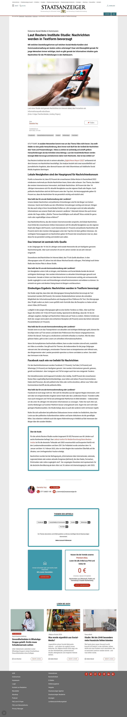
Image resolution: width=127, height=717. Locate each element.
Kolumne (35, 16)
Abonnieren (45, 577)
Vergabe (43, 2)
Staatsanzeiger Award (27, 2)
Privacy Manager (17, 709)
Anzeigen (78, 2)
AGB (13, 673)
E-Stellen (36, 2)
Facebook (40, 522)
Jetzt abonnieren (82, 585)
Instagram (95, 674)
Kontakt (99, 2)
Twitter (91, 674)
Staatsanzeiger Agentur (53, 2)
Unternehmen (15, 2)
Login (14, 684)
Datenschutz (16, 677)
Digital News (70, 160)
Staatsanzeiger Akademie (67, 2)
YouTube (62, 526)
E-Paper (107, 14)
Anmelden (112, 5)
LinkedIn (108, 674)
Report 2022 (79, 160)
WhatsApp (84, 522)
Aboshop (85, 2)
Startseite (21, 16)
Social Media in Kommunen (57, 522)
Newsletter (92, 2)
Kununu (113, 674)
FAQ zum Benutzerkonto (20, 705)
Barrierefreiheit (53, 677)
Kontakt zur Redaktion (19, 687)
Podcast (14, 698)
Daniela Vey (33, 123)
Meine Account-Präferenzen (63, 540)
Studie (73, 522)
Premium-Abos (81, 558)
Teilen (92, 123)
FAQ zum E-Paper (17, 701)
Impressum (15, 680)
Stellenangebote (53, 684)
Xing (104, 674)
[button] (4, 713)
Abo (114, 14)
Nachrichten (28, 16)
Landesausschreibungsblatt (57, 701)
